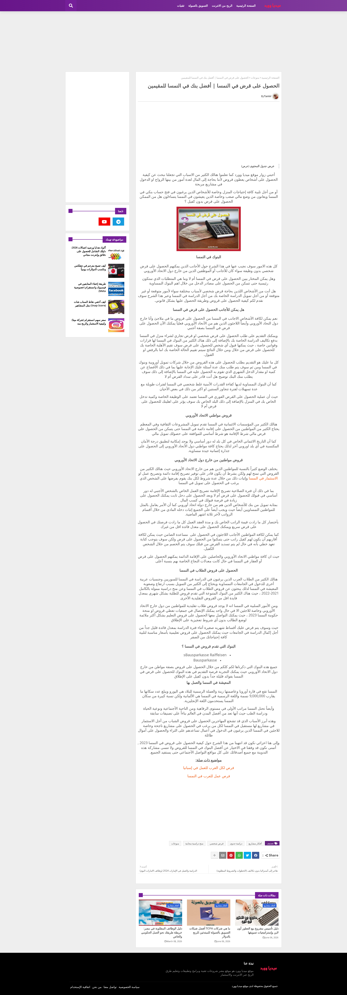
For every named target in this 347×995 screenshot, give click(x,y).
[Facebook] (255, 855)
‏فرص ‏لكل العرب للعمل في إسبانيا (208, 767)
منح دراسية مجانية (194, 843)
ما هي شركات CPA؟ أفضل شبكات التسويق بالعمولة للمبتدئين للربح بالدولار (209, 932)
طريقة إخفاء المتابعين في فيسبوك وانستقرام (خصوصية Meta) (90, 287)
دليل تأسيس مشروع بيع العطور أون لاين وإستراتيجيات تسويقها (258, 930)
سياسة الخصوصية (129, 987)
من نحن (97, 987)
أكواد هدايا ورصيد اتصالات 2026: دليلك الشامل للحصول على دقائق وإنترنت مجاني (88, 251)
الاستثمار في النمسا (263, 478)
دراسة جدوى (236, 843)
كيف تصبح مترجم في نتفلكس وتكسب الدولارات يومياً (90, 267)
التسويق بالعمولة (198, 5)
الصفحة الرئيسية (246, 5)
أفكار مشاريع (255, 843)
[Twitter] (247, 855)
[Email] (222, 855)
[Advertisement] (173, 41)
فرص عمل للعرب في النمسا (208, 775)
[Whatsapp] (239, 855)
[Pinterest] (231, 855)
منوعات (255, 77)
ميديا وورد (237, 986)
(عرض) (245, 166)
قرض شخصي (217, 843)
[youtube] (104, 221)
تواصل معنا (110, 987)
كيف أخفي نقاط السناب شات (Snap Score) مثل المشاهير (90, 303)
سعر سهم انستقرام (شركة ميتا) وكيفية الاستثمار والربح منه (89, 321)
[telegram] (118, 221)
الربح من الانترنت (222, 5)
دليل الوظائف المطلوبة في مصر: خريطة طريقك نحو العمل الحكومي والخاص (161, 932)
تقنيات (180, 5)
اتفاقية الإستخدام (80, 987)
